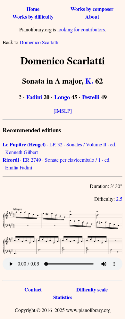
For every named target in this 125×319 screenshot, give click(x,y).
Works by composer (92, 8)
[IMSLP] (63, 110)
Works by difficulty (33, 16)
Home (33, 8)
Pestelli (90, 97)
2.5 (119, 198)
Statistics (62, 297)
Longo (62, 97)
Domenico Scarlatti (39, 42)
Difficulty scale (92, 289)
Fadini (34, 97)
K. (89, 80)
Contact (33, 289)
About (92, 16)
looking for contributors (81, 29)
